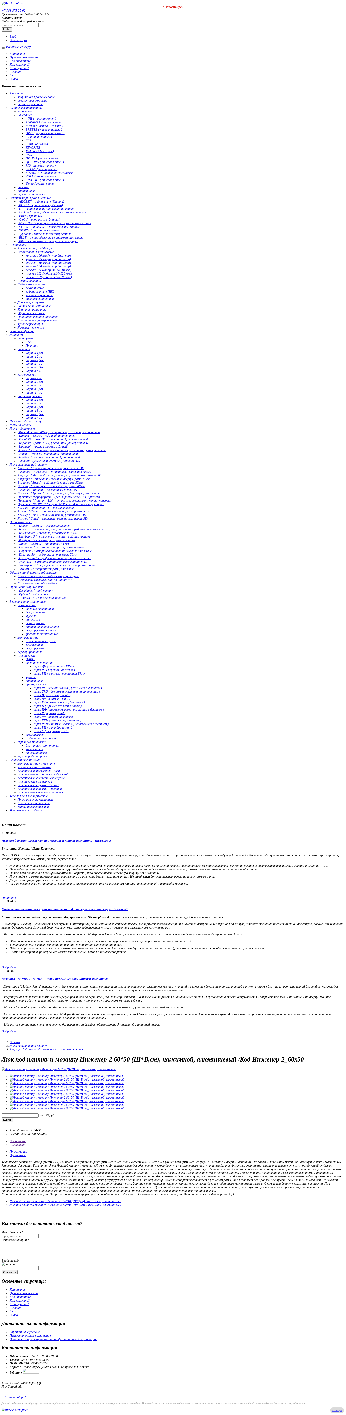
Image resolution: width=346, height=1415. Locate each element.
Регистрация (18, 40)
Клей (29, 342)
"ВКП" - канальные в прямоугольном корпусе (48, 241)
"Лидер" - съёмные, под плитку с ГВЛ (43, 543)
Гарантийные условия (25, 1332)
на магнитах (34, 749)
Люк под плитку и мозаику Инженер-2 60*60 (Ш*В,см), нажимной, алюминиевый (65, 1204)
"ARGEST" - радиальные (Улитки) (41, 201)
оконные (23, 187)
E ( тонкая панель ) (39, 136)
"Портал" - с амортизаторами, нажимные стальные (55, 551)
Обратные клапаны (31, 313)
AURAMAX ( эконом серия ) (44, 122)
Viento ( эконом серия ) (40, 183)
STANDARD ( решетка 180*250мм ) (50, 172)
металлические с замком (34, 767)
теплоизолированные (40, 298)
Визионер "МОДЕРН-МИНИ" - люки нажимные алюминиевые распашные (55, 978)
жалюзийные (34, 644)
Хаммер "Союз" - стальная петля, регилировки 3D (52, 515)
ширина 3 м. (34, 363)
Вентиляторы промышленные (30, 198)
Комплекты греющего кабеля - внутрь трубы (48, 576)
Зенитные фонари (22, 331)
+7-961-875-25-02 (13, 10)
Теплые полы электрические (29, 796)
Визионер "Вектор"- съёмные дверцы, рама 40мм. (51, 486)
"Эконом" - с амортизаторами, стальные (46, 569)
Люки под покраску (22, 428)
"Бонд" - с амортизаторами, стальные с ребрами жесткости (60, 529)
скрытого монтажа (32, 194)
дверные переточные (40, 608)
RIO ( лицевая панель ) (41, 165)
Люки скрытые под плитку (28, 464)
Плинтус (32, 345)
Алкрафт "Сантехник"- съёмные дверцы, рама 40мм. (54, 479)
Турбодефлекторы (30, 324)
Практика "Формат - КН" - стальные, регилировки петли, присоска (64, 500)
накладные (25, 115)
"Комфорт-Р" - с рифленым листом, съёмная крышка (54, 536)
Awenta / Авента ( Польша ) (44, 126)
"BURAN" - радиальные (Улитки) (40, 205)
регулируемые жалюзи (41, 630)
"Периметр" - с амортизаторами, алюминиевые (51, 547)
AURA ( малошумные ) (41, 118)
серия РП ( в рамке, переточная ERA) (59, 673)
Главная (15, 1042)
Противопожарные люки (27, 587)
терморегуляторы (30, 104)
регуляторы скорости (32, 100)
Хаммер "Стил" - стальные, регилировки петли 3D (53, 518)
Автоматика (18, 93)
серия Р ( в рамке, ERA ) (50, 713)
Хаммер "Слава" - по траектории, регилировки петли (54, 511)
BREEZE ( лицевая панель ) (44, 129)
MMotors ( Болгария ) (40, 151)
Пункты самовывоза (24, 57)
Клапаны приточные (32, 309)
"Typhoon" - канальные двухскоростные (44, 234)
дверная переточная (39, 662)
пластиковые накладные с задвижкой (43, 774)
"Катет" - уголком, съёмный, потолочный (46, 435)
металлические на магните (36, 763)
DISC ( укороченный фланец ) (45, 133)
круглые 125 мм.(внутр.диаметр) (48, 259)
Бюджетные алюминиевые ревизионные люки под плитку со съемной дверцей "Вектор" (65, 909)
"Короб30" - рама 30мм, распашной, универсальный (53, 439)
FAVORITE (33, 147)
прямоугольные (36, 684)
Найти (6, 29)
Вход (13, 36)
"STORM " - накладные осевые (38, 230)
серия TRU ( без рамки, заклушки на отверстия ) (67, 691)
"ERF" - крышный (30, 216)
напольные (33, 619)
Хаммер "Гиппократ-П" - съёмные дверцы (46, 507)
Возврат (15, 71)
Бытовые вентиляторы (26, 107)
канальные (25, 111)
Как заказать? (20, 64)
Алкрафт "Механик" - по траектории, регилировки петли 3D (59, 475)
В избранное (18, 1141)
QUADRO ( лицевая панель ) (45, 162)
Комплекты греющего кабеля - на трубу (45, 579)
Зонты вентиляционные (34, 306)
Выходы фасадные (30, 280)
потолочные (26, 190)
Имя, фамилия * (12, 1232)
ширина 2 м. (34, 356)
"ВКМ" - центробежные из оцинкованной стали (50, 237)
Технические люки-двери (26, 810)
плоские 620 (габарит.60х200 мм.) (49, 277)
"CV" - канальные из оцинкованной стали (46, 208)
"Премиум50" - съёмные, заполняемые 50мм (47, 554)
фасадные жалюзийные (42, 634)
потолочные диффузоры (42, 626)
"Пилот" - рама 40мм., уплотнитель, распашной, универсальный (62, 450)
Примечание (18, 1155)
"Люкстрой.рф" (15, 1397)
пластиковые (26, 655)
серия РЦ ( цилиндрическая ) (53, 727)
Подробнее (9, 897)
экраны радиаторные (32, 756)
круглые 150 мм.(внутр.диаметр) (48, 262)
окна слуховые (35, 623)
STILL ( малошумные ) (41, 176)
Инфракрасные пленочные (35, 799)
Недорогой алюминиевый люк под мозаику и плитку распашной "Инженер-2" (57, 840)
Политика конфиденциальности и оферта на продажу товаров (53, 1339)
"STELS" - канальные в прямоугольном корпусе (49, 226)
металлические (28, 637)
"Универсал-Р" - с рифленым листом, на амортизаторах (56, 565)
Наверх (337, 1410)
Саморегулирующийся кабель (37, 583)
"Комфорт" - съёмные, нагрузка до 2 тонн (46, 540)
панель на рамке (36, 752)
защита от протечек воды (36, 97)
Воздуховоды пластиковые (36, 252)
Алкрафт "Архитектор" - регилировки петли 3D (51, 468)
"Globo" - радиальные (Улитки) (39, 219)
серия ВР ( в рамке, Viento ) (52, 698)
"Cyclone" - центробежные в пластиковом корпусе (52, 212)
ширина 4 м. (34, 371)
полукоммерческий (30, 396)
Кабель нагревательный (34, 803)
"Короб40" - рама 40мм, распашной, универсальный (53, 443)
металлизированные (39, 295)
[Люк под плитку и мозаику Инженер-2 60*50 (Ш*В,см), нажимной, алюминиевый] (59, 1069)
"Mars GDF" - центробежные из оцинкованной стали (54, 223)
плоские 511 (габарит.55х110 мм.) (48, 270)
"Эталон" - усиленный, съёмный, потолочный (49, 461)
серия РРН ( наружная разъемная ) (57, 720)
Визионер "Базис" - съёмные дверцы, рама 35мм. (50, 482)
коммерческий (27, 374)
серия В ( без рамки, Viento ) (52, 695)
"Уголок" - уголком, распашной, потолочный (48, 453)
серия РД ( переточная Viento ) (54, 670)
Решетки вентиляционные (28, 601)
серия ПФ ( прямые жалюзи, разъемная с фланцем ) (69, 709)
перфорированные (30, 652)
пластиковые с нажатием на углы (41, 778)
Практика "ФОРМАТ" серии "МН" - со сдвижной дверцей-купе (61, 504)
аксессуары (25, 338)
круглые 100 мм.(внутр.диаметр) (48, 255)
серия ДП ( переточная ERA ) (54, 666)
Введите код (10, 1260)
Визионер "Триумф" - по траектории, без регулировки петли (59, 493)
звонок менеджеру (18, 47)
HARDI (30, 659)
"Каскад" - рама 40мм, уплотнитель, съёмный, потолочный (59, 432)
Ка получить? (19, 68)
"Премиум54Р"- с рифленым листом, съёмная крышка (54, 558)
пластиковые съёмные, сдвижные (41, 792)
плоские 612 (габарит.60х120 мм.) (49, 273)
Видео (14, 79)
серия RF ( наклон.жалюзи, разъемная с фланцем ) (68, 688)
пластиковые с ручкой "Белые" (38, 785)
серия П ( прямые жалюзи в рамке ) (58, 706)
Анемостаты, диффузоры (35, 248)
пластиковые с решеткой (35, 781)
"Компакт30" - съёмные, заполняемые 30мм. (48, 533)
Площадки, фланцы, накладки (38, 316)
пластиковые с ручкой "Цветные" (41, 788)
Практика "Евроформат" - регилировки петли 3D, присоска (59, 497)
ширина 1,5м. (35, 353)
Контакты (17, 53)
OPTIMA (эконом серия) (42, 158)
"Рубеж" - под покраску (34, 594)
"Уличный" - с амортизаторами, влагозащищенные (53, 561)
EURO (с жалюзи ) (38, 144)
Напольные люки (21, 522)
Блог (13, 75)
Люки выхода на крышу (25, 421)
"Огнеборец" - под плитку (35, 590)
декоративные (35, 612)
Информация (18, 1151)
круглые (31, 616)
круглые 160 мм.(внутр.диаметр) (48, 266)
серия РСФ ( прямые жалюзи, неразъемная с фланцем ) (71, 724)
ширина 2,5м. (35, 360)
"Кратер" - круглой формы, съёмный (43, 446)
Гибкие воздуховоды (31, 284)
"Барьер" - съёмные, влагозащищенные (44, 525)
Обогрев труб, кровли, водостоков (33, 572)
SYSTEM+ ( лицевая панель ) (45, 180)
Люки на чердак (20, 425)
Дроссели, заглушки (31, 302)
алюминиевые (35, 288)
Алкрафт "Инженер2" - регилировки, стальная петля (54, 471)
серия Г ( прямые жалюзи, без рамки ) (59, 702)
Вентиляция (18, 244)
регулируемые (35, 648)
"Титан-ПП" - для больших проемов (42, 598)
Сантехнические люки (25, 760)
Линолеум (16, 334)
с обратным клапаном (41, 738)
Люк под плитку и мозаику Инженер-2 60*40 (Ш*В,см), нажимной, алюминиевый (65, 1201)
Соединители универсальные (37, 320)
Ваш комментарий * (15, 1240)
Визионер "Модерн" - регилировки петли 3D (47, 489)
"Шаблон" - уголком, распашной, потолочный (49, 457)
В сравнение (18, 1144)
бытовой (24, 349)
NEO (29, 154)
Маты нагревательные (33, 806)
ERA (29, 140)
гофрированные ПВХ (40, 291)
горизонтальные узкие (41, 641)
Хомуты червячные (31, 327)
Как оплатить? (20, 61)
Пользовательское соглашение (30, 1335)
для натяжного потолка (42, 745)
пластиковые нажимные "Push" (39, 770)
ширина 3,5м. (35, 367)
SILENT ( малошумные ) (42, 169)
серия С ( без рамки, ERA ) (51, 731)
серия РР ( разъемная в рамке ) (54, 716)
